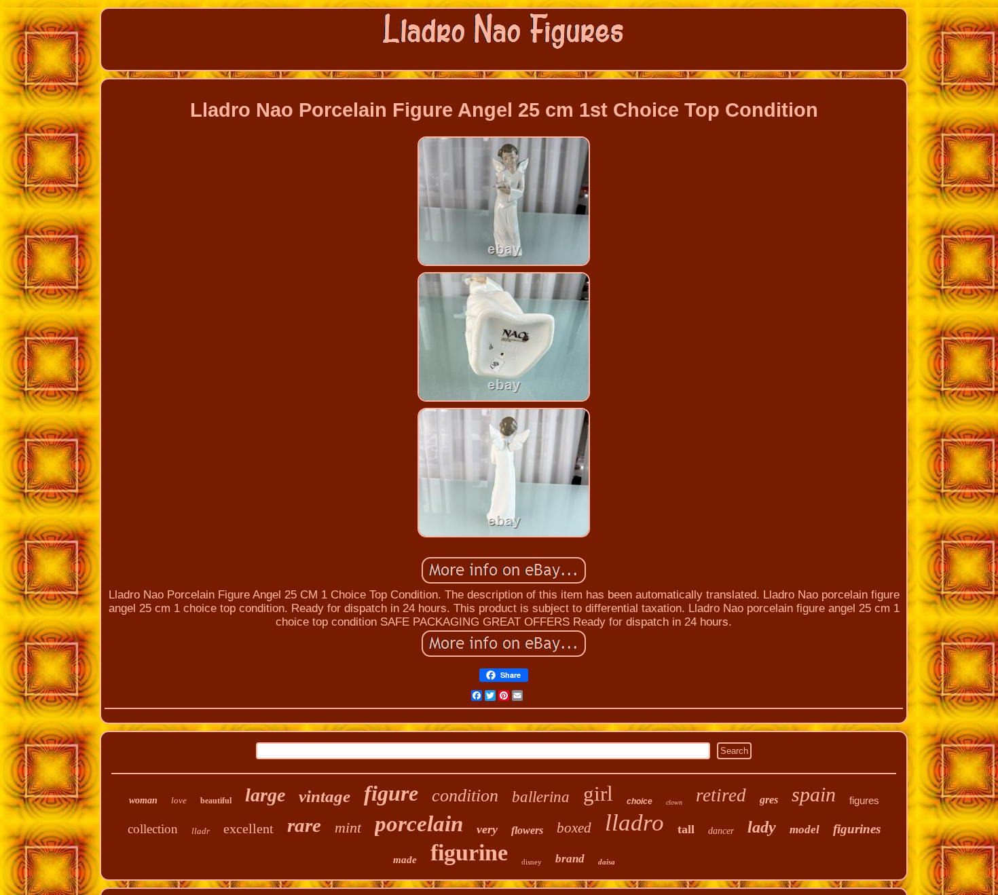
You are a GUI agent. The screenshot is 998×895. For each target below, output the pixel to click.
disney (531, 862)
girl (598, 793)
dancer (721, 831)
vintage (324, 796)
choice (639, 801)
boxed (574, 828)
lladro (634, 823)
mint (348, 827)
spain (814, 794)
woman (143, 800)
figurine (469, 852)
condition (465, 795)
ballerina (541, 796)
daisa (606, 862)
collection (153, 829)
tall (686, 829)
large (265, 794)
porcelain (419, 824)
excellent (248, 828)
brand (570, 858)
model (804, 829)
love (179, 800)
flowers (527, 830)
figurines (857, 829)
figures (864, 800)
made (405, 859)
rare (304, 825)
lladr (200, 831)
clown (674, 802)
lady (761, 827)
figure (391, 793)
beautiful (216, 800)
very (487, 829)
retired (721, 795)
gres (769, 799)
